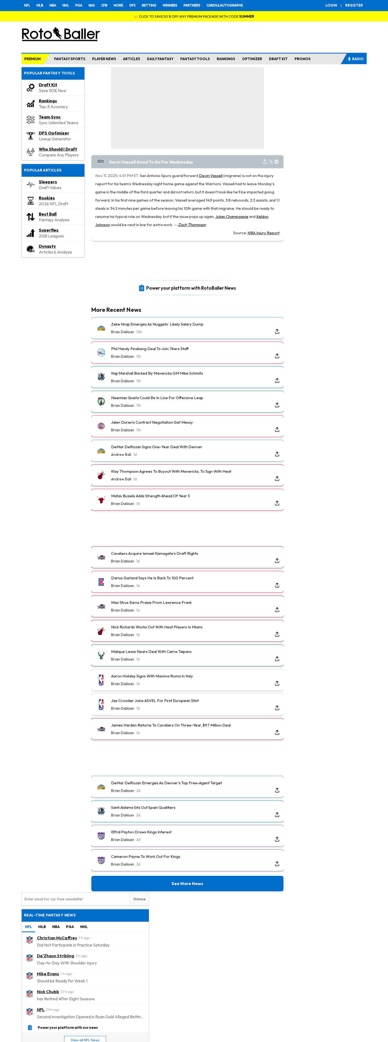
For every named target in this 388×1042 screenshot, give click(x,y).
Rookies (47, 197)
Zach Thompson (192, 224)
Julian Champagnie (231, 216)
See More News (187, 883)
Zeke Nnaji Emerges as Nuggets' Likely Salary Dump (157, 324)
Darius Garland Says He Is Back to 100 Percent (152, 577)
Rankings (48, 100)
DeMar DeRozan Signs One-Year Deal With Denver (156, 446)
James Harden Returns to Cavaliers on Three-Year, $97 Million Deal (171, 725)
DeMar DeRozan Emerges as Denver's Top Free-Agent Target (166, 782)
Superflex (49, 230)
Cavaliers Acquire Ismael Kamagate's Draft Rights (154, 553)
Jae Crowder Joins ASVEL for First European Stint (155, 700)
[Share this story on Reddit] (277, 162)
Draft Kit (48, 84)
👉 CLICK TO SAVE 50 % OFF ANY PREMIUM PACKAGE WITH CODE (194, 16)
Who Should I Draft (58, 149)
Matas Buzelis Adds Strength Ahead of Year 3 (150, 495)
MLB (39, 5)
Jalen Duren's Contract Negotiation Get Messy (152, 422)
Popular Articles (43, 170)
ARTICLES (131, 59)
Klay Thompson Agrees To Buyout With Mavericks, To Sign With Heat (171, 471)
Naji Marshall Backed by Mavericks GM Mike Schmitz (157, 373)
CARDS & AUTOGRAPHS (224, 5)
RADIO (358, 59)
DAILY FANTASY (160, 59)
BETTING (149, 5)
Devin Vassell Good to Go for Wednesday (151, 162)
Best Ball (47, 214)
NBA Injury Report (264, 232)
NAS (91, 5)
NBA (52, 5)
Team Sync (50, 116)
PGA (78, 5)
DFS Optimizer (54, 133)
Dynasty (47, 246)
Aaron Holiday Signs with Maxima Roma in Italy (152, 675)
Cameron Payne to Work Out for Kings (145, 856)
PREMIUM (32, 59)
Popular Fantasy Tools (49, 73)
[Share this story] (265, 162)
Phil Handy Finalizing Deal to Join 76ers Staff (150, 348)
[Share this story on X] (271, 162)
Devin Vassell (211, 175)
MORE (118, 5)
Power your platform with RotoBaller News (191, 287)
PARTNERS (191, 5)
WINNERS (170, 5)
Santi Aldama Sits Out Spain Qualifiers (143, 807)
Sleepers (48, 181)
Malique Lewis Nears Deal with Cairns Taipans (151, 651)
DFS (132, 5)
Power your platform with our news (68, 1027)
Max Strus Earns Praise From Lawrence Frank (151, 602)
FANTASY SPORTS (69, 59)
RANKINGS (226, 59)
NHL (65, 5)
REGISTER (354, 5)
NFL (27, 5)
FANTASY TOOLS (195, 59)
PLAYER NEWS (104, 59)
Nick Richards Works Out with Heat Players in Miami (156, 626)
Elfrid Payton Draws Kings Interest (141, 831)
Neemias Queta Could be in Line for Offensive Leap (157, 397)
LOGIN (331, 5)
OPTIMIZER (252, 59)
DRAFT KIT (278, 59)
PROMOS (303, 59)
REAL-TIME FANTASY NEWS (50, 915)
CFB (104, 5)
